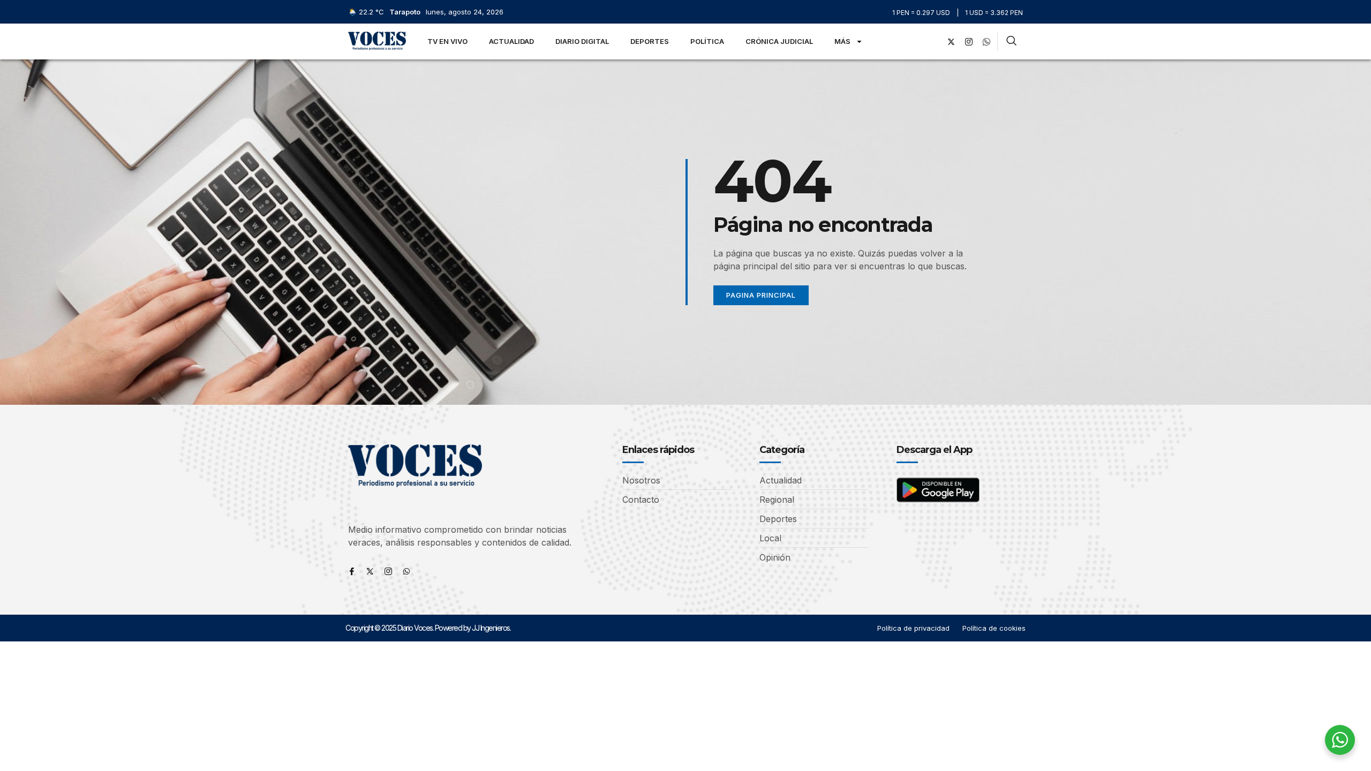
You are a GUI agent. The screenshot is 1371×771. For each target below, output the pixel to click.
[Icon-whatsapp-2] (986, 41)
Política (707, 41)
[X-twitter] (951, 41)
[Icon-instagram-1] (968, 41)
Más (842, 41)
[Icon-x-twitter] (370, 571)
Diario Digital (582, 41)
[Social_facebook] (933, 41)
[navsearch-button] (1011, 42)
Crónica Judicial (779, 41)
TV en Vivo (447, 41)
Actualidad (511, 41)
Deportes (649, 41)
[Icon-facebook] (352, 571)
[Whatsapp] (406, 571)
